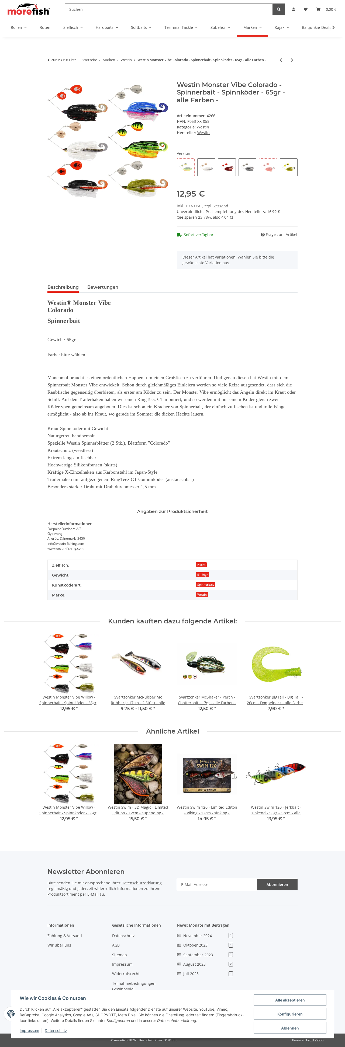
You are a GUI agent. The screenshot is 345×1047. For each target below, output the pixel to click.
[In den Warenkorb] (51, 78)
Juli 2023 (207, 973)
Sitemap (119, 954)
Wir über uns (59, 945)
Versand (220, 205)
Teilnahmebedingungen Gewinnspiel (134, 986)
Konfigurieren (290, 1014)
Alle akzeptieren (290, 1000)
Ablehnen (290, 1028)
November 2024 (207, 935)
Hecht (201, 565)
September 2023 (207, 954)
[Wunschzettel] (305, 9)
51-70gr (202, 575)
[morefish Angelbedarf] (28, 9)
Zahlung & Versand (64, 935)
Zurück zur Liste (64, 59)
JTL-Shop (316, 1040)
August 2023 (207, 964)
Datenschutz (56, 1030)
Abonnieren (277, 884)
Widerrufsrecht (126, 973)
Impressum (29, 1030)
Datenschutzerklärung (142, 882)
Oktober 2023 (207, 945)
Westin (203, 127)
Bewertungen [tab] (102, 287)
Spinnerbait (205, 585)
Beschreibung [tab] (63, 287)
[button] (293, 9)
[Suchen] (278, 9)
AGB (116, 945)
